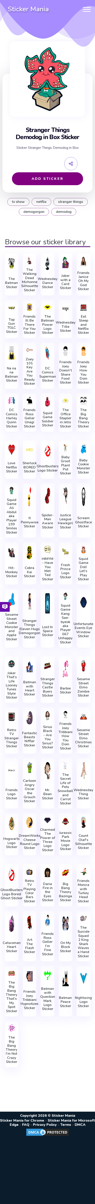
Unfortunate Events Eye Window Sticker (83, 630)
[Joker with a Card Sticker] (65, 262)
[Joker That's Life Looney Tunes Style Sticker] (11, 664)
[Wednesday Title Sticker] (65, 309)
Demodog (64, 211)
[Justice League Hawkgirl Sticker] (65, 496)
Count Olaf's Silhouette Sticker (83, 842)
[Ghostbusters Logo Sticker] (47, 451)
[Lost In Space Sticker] (47, 603)
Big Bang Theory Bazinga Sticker (65, 892)
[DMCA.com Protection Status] (47, 1135)
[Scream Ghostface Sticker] (83, 497)
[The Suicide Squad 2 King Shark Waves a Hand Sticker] (83, 918)
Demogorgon (33, 211)
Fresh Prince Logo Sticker (65, 571)
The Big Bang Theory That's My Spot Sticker (11, 997)
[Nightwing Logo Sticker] (83, 978)
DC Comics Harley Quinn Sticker (11, 418)
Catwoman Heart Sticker (12, 947)
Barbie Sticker (65, 690)
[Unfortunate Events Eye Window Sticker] (83, 602)
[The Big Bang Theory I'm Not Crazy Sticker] (11, 1028)
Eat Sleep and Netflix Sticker (83, 325)
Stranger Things (70, 201)
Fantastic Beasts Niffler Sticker (29, 739)
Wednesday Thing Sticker (83, 794)
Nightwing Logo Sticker (83, 1002)
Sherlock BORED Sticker (30, 467)
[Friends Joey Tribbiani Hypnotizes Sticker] (29, 976)
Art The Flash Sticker (29, 946)
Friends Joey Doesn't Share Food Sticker (65, 372)
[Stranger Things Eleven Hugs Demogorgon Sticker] (29, 601)
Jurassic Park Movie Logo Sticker (65, 841)
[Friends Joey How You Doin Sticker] (83, 351)
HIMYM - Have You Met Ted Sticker (47, 569)
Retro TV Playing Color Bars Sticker (29, 891)
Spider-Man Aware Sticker (48, 521)
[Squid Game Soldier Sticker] (47, 402)
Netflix (41, 201)
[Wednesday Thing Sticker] (83, 770)
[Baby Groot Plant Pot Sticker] (65, 448)
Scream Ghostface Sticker (83, 522)
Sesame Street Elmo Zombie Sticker (83, 687)
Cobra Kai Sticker (29, 572)
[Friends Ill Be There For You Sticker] (29, 307)
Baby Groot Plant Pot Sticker (65, 465)
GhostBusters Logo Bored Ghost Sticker (11, 894)
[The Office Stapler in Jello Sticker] (65, 401)
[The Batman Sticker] (11, 263)
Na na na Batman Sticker (11, 374)
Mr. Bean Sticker (47, 794)
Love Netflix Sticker (11, 467)
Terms (65, 1124)
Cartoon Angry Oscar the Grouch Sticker (29, 791)
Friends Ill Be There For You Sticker (29, 325)
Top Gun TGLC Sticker (11, 326)
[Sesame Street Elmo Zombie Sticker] (83, 666)
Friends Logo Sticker (12, 794)
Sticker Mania (28, 9)
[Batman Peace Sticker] (65, 978)
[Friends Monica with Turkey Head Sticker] (83, 872)
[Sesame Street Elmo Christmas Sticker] (83, 717)
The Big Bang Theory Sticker (83, 418)
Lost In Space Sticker (47, 631)
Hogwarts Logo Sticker (11, 843)
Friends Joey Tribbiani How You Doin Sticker (65, 736)
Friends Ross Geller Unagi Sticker (29, 418)
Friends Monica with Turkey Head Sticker (83, 891)
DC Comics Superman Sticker (47, 374)
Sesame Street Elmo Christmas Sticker (83, 738)
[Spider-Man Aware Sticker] (47, 496)
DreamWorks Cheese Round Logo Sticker (29, 842)
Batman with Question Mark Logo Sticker (47, 999)
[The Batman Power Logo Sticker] (47, 307)
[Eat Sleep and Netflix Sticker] (83, 307)
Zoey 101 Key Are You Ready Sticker (29, 371)
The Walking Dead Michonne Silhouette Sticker (29, 280)
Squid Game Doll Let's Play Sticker (83, 569)
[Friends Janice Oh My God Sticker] (83, 261)
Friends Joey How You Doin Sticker (83, 372)
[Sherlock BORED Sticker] (29, 450)
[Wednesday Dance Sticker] (47, 263)
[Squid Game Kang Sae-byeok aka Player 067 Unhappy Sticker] (65, 596)
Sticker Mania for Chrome (22, 1120)
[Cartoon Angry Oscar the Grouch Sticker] (29, 767)
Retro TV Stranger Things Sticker (11, 738)
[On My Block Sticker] (65, 923)
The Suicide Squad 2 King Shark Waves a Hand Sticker (83, 942)
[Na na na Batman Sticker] (11, 353)
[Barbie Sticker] (65, 669)
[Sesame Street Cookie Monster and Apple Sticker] (11, 599)
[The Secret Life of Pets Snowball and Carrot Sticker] (65, 765)
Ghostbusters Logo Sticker (48, 468)
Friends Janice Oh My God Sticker (83, 281)
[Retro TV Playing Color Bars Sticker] (29, 872)
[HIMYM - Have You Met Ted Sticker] (47, 549)
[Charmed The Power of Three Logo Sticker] (47, 820)
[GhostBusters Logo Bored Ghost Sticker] (11, 875)
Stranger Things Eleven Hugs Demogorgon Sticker (29, 629)
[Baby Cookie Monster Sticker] (83, 449)
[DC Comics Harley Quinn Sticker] (11, 401)
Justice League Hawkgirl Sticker (65, 521)
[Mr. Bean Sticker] (47, 770)
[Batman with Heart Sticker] (29, 667)
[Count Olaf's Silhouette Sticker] (83, 822)
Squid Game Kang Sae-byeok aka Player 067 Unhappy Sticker (65, 624)
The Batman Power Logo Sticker (47, 325)
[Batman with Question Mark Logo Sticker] (47, 975)
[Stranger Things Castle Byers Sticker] (47, 666)
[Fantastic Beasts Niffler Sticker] (29, 718)
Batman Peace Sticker (65, 1002)
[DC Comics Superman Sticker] (47, 353)
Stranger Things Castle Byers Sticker (47, 687)
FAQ (25, 1124)
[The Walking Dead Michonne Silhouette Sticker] (29, 260)
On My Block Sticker (65, 947)
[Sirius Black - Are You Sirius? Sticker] (47, 716)
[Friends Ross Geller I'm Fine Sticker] (47, 920)
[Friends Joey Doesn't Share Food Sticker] (65, 351)
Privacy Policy (45, 1124)
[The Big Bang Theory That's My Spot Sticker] (11, 973)
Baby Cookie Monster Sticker (83, 466)
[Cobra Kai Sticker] (29, 552)
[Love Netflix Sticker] (11, 450)
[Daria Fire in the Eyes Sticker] (47, 873)
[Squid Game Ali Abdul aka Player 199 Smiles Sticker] (11, 491)
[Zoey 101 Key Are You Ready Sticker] (29, 350)
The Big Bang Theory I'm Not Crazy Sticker (11, 1049)
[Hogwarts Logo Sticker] (11, 823)
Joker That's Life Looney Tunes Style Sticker (11, 685)
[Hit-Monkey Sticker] (11, 552)
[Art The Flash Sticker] (29, 922)
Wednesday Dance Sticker (47, 283)
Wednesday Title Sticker (65, 326)
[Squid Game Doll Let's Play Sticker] (83, 549)
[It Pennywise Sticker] (29, 497)
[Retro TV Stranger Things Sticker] (11, 717)
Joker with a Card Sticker (65, 282)
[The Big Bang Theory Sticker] (83, 401)
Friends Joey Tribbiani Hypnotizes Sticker (29, 1000)
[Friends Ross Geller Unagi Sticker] (29, 401)
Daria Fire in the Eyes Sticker (47, 892)
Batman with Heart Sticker (29, 688)
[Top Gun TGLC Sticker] (11, 308)
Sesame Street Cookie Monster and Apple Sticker (11, 627)
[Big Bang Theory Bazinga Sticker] (65, 873)
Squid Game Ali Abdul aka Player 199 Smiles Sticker (11, 516)
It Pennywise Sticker (29, 522)
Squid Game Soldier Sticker (47, 419)
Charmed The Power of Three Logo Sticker (47, 840)
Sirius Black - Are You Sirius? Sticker (47, 737)
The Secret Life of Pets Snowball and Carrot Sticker (65, 789)
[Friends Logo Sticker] (11, 770)
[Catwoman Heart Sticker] (11, 923)
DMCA (80, 1124)
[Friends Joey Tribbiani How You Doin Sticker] (65, 715)
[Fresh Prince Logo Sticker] (65, 551)
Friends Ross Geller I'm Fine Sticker (48, 944)
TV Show (18, 201)
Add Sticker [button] (47, 178)
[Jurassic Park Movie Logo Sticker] (65, 821)
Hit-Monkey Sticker (11, 572)
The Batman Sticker (11, 283)
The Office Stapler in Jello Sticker (65, 418)
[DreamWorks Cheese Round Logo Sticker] (29, 822)
